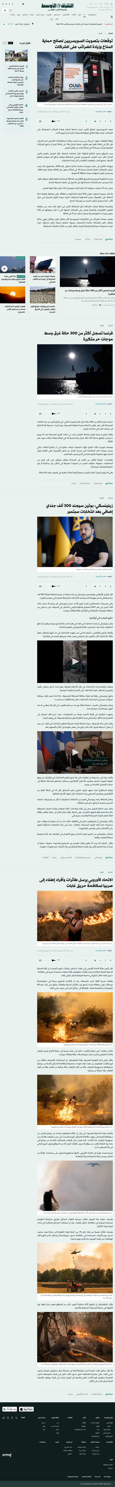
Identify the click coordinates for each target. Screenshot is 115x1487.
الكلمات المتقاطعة (108, 1465)
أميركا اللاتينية (95, 1436)
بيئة (44, 1430)
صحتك (43, 1423)
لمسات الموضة (95, 1454)
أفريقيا (97, 1433)
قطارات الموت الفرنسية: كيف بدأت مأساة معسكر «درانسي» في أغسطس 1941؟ (15, 122)
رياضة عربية (82, 1451)
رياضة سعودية (82, 1447)
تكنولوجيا (49, 15)
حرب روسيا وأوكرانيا (83, 857)
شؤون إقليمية (109, 1436)
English (106, 4)
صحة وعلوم (57, 15)
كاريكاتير (83, 1426)
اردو (96, 4)
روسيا (54, 857)
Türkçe (100, 4)
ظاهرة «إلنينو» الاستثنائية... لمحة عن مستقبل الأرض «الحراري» (14, 309)
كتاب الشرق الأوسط (80, 1430)
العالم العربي (110, 1423)
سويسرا (78, 239)
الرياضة (32, 15)
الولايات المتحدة (95, 1423)
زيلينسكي (98, 857)
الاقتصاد (74, 15)
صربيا (70, 1394)
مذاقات (97, 1447)
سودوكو (110, 1468)
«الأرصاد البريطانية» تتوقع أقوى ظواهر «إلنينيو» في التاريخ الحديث (42, 309)
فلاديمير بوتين (66, 857)
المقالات (84, 1423)
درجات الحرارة (85, 483)
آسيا (98, 1430)
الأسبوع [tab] (5, 43)
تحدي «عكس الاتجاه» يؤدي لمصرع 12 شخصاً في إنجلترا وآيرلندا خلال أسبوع (14, 95)
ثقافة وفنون (66, 15)
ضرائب (87, 239)
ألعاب (56, 19)
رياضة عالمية (83, 1454)
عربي (112, 4)
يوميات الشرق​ (40, 15)
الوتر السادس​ (55, 1426)
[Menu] (112, 17)
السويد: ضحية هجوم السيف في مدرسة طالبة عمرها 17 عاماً (16, 68)
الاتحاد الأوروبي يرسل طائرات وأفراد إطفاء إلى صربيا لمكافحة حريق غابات (15, 109)
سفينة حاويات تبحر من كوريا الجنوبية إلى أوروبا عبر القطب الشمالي (44, 279)
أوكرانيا (46, 857)
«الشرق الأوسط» (101, 111)
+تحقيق (70, 1454)
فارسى (91, 4)
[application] (75, 661)
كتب (57, 1423)
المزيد (51, 19)
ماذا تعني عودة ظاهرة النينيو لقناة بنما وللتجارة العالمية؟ (13, 279)
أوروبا (100, 33)
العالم (84, 15)
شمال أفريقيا (107, 1430)
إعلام (57, 1433)
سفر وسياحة (95, 1451)
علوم (44, 1426)
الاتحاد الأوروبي (82, 1394)
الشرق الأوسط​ (92, 15)
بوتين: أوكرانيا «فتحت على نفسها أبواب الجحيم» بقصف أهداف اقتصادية (15, 81)
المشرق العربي (107, 1433)
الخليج (109, 1426)
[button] (75, 661)
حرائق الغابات (97, 1394)
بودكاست (12, 15)
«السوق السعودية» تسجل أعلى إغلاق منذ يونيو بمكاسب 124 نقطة (79, 24)
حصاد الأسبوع (68, 1447)
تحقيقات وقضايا (67, 1451)
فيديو (18, 15)
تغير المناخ (98, 239)
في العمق (25, 15)
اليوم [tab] (10, 43)
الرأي (79, 15)
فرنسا (74, 483)
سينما (57, 1430)
